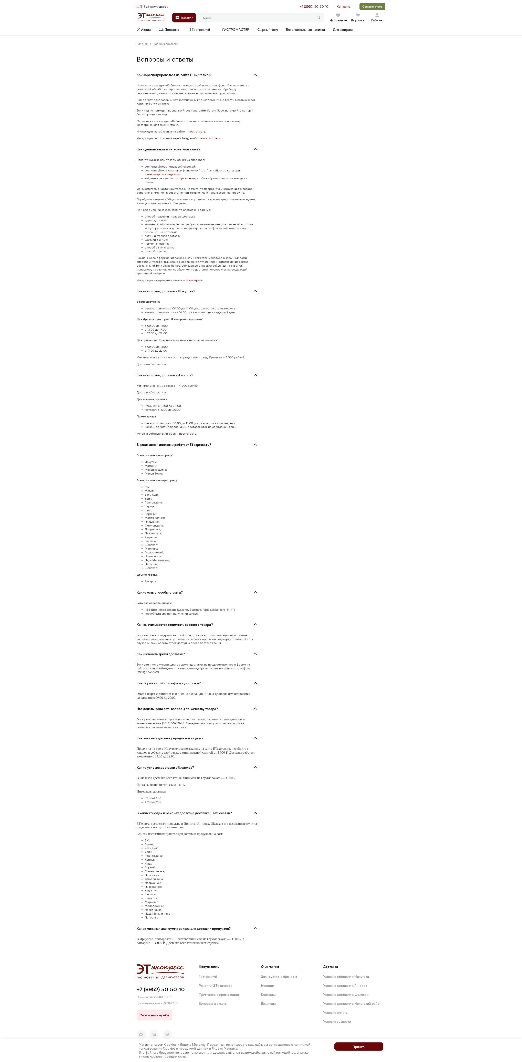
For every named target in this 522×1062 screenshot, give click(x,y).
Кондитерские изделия (162, 174)
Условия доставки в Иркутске (346, 976)
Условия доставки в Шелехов (345, 994)
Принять (359, 1047)
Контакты (344, 6)
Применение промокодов (219, 994)
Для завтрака (343, 29)
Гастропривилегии (182, 178)
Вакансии (268, 1003)
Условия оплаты (335, 1012)
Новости (267, 985)
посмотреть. (212, 138)
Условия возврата (337, 1021)
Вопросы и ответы (213, 1003)
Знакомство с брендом (279, 976)
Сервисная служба (154, 1015)
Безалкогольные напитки (305, 29)
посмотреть (196, 131)
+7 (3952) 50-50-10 (314, 6)
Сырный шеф (267, 29)
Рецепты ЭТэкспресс (215, 985)
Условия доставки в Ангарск (345, 985)
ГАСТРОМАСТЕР (235, 29)
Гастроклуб (208, 976)
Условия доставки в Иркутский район (352, 1003)
